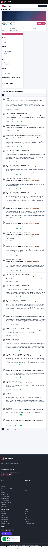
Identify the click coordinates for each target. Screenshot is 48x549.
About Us (3, 482)
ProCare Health (4, 517)
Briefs (5, 86)
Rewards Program (5, 498)
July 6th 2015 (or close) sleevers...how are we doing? (18, 150)
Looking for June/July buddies (13, 381)
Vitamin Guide (4, 494)
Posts (5, 42)
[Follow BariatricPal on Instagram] (6, 530)
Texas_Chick (9, 100)
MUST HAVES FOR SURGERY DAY (13, 259)
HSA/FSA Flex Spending (6, 486)
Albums (5, 53)
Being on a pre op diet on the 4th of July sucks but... (18, 328)
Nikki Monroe (20, 261)
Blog (2, 484)
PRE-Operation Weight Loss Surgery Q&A (34, 330)
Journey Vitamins (5, 521)
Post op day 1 (9, 315)
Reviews (3, 492)
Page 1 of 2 (16, 429)
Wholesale (27, 521)
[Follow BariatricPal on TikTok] (13, 530)
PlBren (18, 340)
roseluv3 (19, 382)
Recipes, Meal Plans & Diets (7, 488)
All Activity (6, 33)
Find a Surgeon (28, 488)
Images (5, 48)
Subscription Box (5, 496)
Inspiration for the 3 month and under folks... (17, 113)
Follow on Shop (7, 533)
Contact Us (27, 517)
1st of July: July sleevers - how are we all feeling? (17, 354)
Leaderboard (27, 484)
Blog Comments (7, 64)
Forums (26, 482)
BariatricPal (3, 513)
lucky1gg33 (19, 115)
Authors (5, 71)
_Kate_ (18, 355)
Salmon (8, 98)
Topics (5, 40)
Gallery (26, 486)
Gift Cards (3, 504)
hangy (18, 100)
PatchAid (3, 511)
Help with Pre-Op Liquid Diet (12, 339)
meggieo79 (19, 316)
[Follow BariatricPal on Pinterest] (9, 530)
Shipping (26, 511)
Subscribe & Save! (5, 500)
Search (26, 490)
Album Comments (7, 56)
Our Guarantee (28, 519)
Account (26, 515)
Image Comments (7, 51)
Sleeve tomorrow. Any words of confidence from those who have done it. (23, 135)
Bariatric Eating (4, 519)
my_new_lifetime (20, 137)
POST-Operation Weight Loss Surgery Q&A (33, 100)
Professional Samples (29, 523)
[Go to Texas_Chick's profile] (4, 99)
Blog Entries (6, 62)
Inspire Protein (4, 515)
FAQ (2, 490)
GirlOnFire (19, 152)
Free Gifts (3, 506)
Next (8, 429)
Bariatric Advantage (5, 523)
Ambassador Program (6, 502)
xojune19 (19, 370)
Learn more (2, 2)
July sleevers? (9, 369)
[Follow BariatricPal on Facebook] (2, 530)
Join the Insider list (6, 474)
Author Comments (7, 73)
